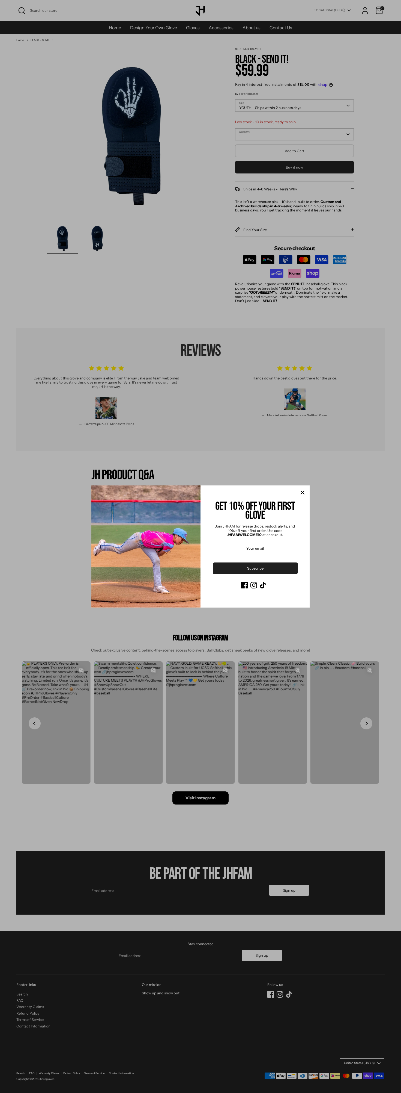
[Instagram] (253, 585)
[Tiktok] (263, 585)
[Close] (303, 493)
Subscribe (255, 568)
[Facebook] (244, 585)
